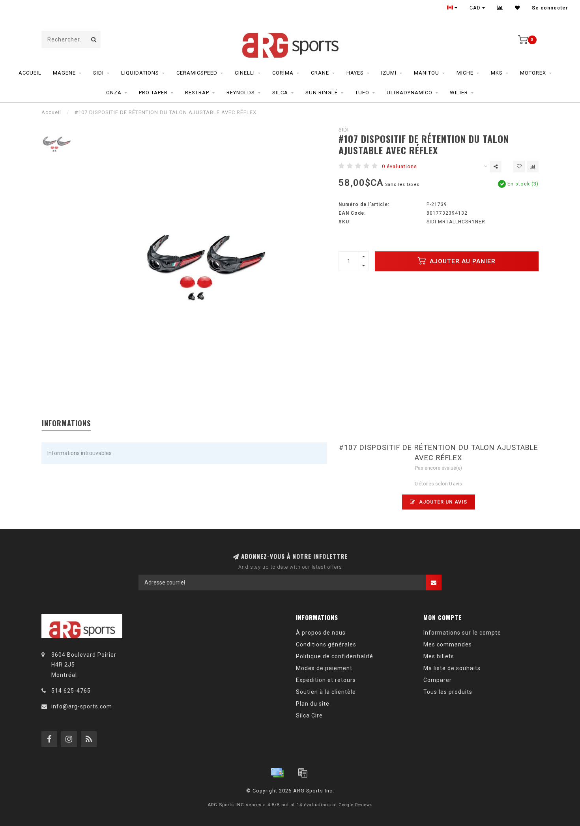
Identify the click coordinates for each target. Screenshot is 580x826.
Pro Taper (153, 93)
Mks (497, 73)
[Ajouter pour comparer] (533, 166)
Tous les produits (447, 692)
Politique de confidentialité (334, 656)
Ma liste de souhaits (452, 668)
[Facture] (302, 773)
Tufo (362, 93)
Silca (280, 93)
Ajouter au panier (462, 261)
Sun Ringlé (321, 93)
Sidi (98, 73)
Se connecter (550, 8)
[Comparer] (500, 8)
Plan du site (312, 704)
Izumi (389, 73)
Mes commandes (447, 644)
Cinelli (245, 73)
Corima (283, 73)
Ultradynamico (409, 93)
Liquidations (140, 73)
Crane (320, 73)
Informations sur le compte (462, 632)
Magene (64, 73)
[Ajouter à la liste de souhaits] (519, 166)
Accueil (30, 73)
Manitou (426, 73)
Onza (114, 93)
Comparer (437, 680)
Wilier (459, 93)
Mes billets (438, 656)
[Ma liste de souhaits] (517, 8)
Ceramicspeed (196, 73)
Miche (465, 73)
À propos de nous (321, 632)
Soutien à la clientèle (326, 692)
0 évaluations (399, 166)
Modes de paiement (324, 668)
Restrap (197, 93)
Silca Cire (309, 715)
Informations (66, 423)
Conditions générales (326, 644)
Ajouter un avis (442, 502)
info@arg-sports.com (81, 706)
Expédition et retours (326, 680)
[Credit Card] (277, 773)
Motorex (533, 73)
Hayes (355, 73)
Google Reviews (356, 805)
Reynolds (240, 93)
